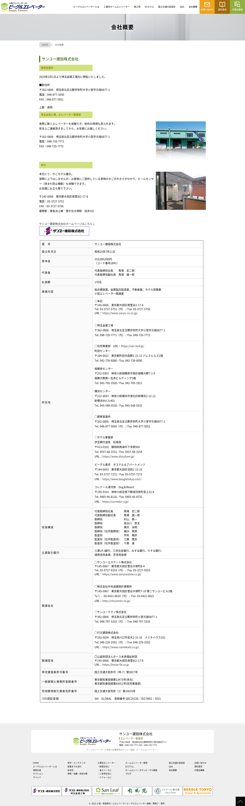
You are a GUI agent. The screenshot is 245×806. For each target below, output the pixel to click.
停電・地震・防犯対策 (78, 774)
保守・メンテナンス (77, 763)
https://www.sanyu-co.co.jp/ (120, 313)
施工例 (137, 7)
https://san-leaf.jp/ (132, 346)
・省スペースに (105, 770)
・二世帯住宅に (105, 774)
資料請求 (198, 767)
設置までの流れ (75, 767)
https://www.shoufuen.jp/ (118, 456)
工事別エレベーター (107, 763)
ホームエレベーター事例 (136, 763)
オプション (38, 774)
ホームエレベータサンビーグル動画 (141, 770)
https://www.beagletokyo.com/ (122, 479)
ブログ (128, 774)
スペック (37, 777)
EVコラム (149, 7)
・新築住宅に (104, 767)
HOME (36, 763)
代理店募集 (199, 770)
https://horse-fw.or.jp (115, 664)
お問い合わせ (200, 763)
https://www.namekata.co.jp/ (120, 647)
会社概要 (193, 7)
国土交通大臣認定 (167, 7)
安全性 (71, 770)
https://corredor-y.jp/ (115, 501)
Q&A (182, 7)
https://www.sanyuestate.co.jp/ (121, 574)
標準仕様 (37, 770)
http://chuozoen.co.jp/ (116, 601)
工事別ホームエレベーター (117, 7)
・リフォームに (105, 777)
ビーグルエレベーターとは (86, 7)
